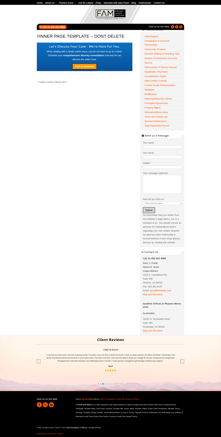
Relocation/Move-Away (156, 112)
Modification (151, 94)
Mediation (149, 89)
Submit (149, 210)
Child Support (151, 36)
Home (40, 3)
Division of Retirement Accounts (161, 58)
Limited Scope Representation (160, 85)
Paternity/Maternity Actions (158, 98)
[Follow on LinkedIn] (180, 26)
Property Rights (152, 107)
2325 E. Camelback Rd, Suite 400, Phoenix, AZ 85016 (119, 399)
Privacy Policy (41, 433)
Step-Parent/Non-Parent (157, 125)
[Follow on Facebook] (172, 26)
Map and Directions (153, 294)
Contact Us (159, 3)
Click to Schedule (84, 66)
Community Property (155, 49)
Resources (52, 433)
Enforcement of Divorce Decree (161, 67)
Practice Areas (66, 3)
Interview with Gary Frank (116, 3)
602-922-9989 (87, 399)
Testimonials (145, 3)
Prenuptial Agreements (156, 103)
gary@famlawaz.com (160, 290)
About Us (49, 3)
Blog (133, 3)
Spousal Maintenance (156, 121)
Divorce (148, 63)
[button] (98, 384)
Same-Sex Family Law (156, 116)
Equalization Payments (156, 71)
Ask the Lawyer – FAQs (89, 3)
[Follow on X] (176, 26)
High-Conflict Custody (156, 80)
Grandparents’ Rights (155, 76)
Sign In (60, 433)
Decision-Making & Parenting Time (162, 54)
